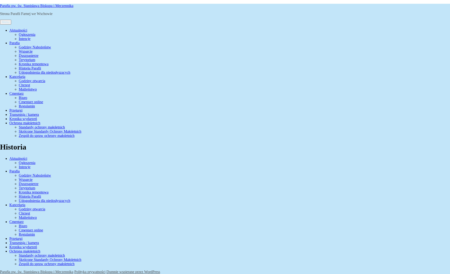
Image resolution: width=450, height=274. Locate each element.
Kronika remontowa (34, 64)
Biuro (23, 98)
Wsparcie (26, 51)
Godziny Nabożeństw (35, 47)
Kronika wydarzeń (23, 119)
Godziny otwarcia (32, 81)
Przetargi (15, 110)
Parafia (14, 43)
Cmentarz (16, 93)
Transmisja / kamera (24, 115)
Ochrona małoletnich (24, 123)
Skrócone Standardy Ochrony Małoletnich (50, 131)
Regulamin (27, 106)
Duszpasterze (28, 56)
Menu (5, 22)
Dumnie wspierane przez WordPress (133, 272)
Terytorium (27, 60)
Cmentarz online (31, 102)
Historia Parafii (30, 68)
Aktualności (18, 30)
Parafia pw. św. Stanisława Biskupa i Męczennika (36, 6)
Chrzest (24, 85)
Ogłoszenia (27, 35)
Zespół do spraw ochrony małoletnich (47, 136)
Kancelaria (17, 77)
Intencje (24, 39)
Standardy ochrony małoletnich (42, 127)
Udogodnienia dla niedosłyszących (44, 72)
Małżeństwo (28, 89)
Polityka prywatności (89, 272)
